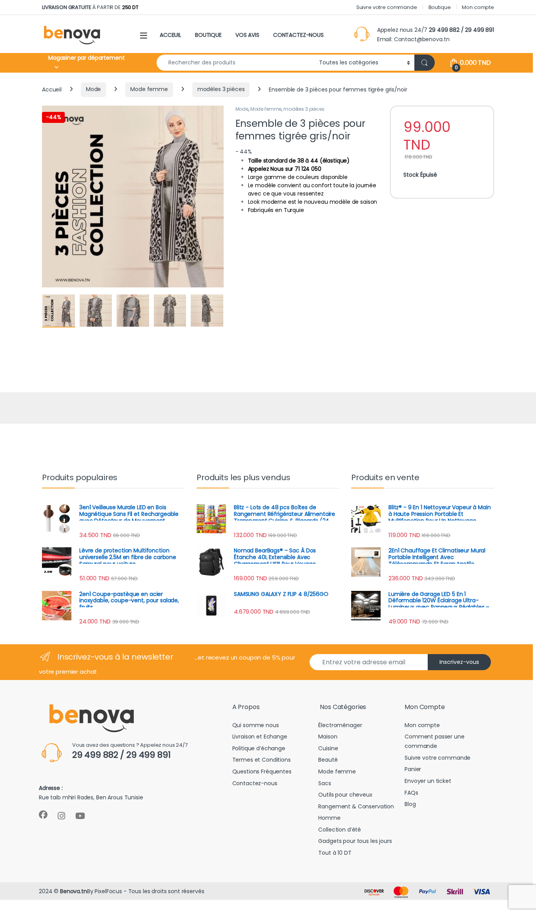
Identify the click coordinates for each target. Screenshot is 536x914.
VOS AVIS (247, 35)
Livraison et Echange (259, 736)
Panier (413, 769)
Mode (93, 89)
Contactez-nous (254, 783)
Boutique (439, 7)
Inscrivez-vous (459, 662)
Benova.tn (73, 891)
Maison (327, 736)
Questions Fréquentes (262, 771)
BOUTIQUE (208, 35)
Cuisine (328, 748)
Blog (410, 804)
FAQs (411, 793)
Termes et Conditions (261, 760)
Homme (329, 818)
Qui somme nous (255, 725)
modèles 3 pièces (221, 89)
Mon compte (478, 7)
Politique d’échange (258, 748)
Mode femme (149, 89)
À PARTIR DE (90, 7)
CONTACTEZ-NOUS (298, 35)
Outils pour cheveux (345, 795)
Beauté (327, 760)
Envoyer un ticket (428, 781)
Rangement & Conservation (356, 806)
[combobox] (236, 63)
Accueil (52, 89)
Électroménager (340, 725)
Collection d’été (339, 830)
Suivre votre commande (386, 7)
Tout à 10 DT (334, 853)
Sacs (324, 783)
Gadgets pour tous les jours (355, 841)
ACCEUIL (170, 35)
